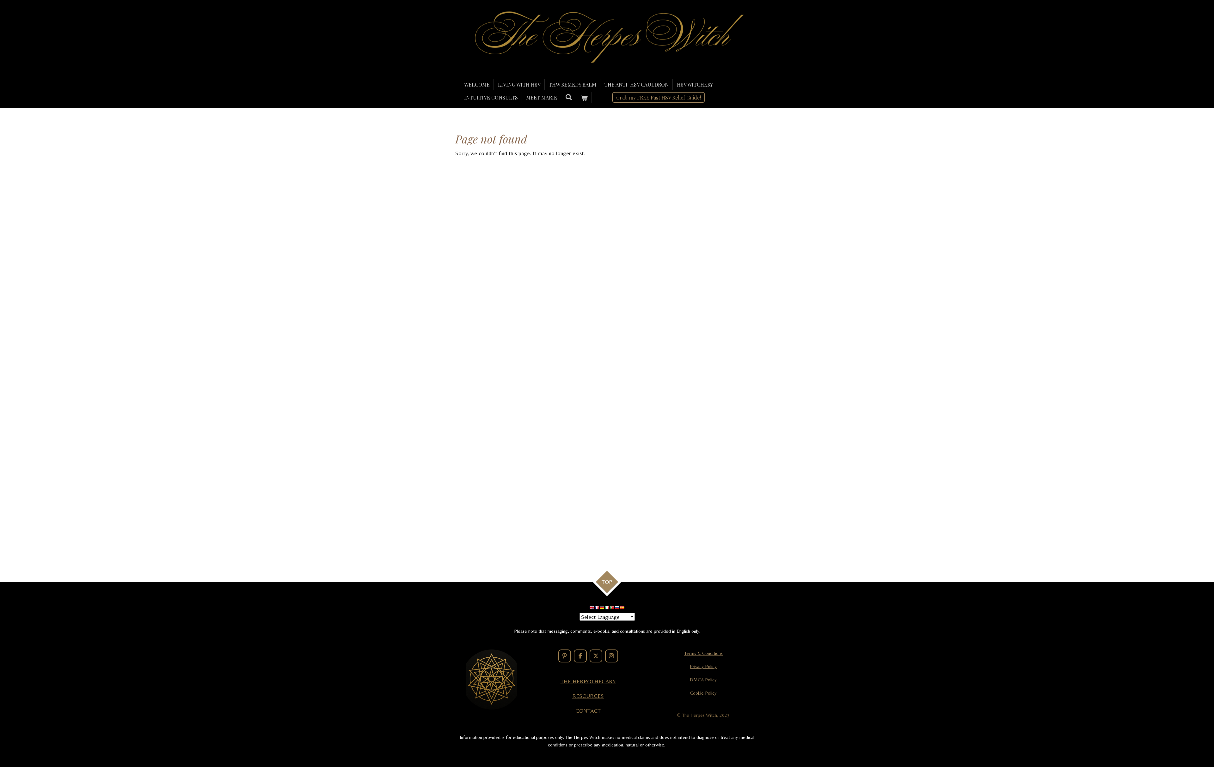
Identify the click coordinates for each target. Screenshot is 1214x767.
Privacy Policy (703, 666)
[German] (601, 608)
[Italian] (607, 608)
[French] (596, 608)
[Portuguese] (612, 608)
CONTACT (588, 710)
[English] (591, 608)
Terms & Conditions (703, 653)
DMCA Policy (703, 679)
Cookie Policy (703, 693)
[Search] (568, 97)
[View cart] (584, 97)
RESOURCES (588, 695)
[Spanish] (622, 608)
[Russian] (617, 608)
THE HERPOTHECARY (588, 681)
